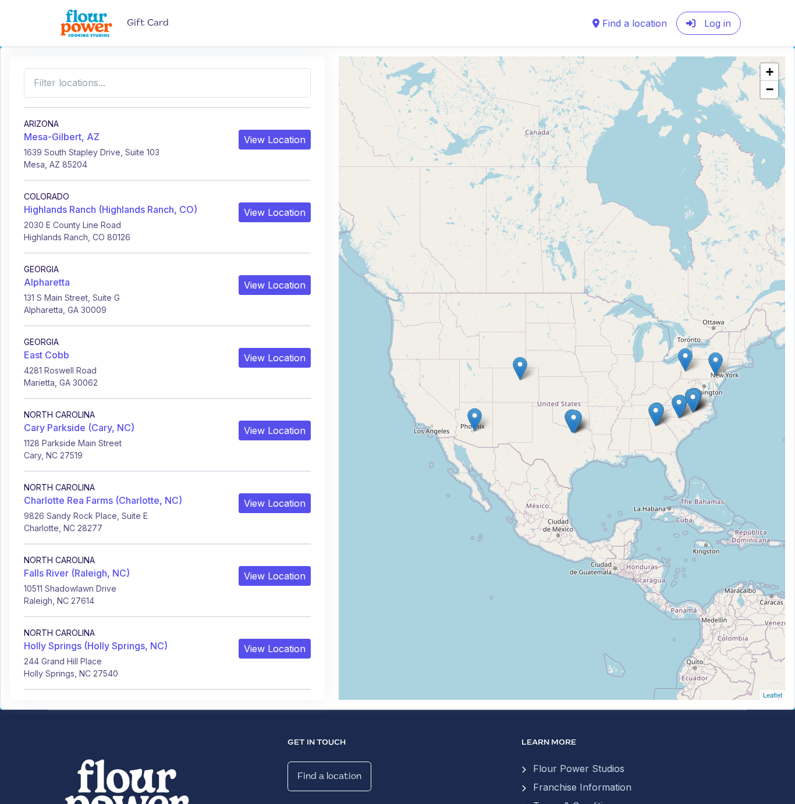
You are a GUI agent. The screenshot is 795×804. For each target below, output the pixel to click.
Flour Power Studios (578, 768)
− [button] (769, 89)
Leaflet (772, 694)
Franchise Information (582, 787)
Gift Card (148, 23)
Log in (716, 23)
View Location (275, 139)
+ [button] (769, 72)
